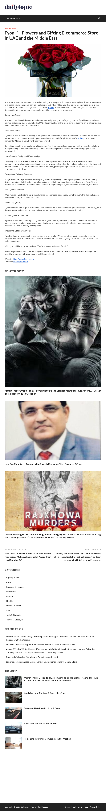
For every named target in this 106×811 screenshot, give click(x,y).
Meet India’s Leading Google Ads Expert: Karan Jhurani (32, 657)
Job (8, 610)
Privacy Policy (95, 807)
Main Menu (15, 18)
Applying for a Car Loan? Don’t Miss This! (45, 693)
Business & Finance (15, 587)
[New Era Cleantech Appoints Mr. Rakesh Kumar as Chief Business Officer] (53, 461)
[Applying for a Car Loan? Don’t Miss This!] (13, 693)
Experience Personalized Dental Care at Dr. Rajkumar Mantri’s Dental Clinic (41, 661)
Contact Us (70, 807)
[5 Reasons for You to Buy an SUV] (13, 723)
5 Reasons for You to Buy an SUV (40, 723)
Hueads (45, 807)
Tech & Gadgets (13, 615)
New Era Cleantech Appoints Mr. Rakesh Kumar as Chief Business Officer (44, 464)
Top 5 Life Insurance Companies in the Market (47, 738)
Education (11, 591)
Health (9, 601)
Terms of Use (82, 807)
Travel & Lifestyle (14, 619)
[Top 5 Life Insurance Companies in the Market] (13, 739)
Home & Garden (13, 605)
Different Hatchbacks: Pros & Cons (42, 708)
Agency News (10, 28)
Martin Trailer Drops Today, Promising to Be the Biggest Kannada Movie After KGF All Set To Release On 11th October (61, 679)
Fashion (9, 596)
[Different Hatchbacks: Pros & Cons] (13, 708)
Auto (8, 582)
